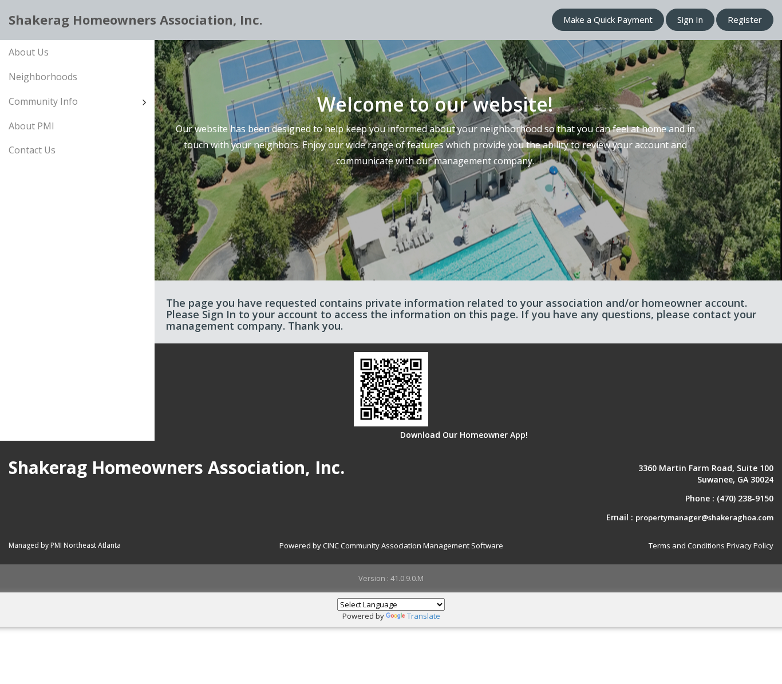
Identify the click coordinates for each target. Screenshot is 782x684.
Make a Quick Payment (608, 19)
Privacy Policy (749, 545)
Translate (423, 616)
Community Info (43, 101)
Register (745, 19)
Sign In (690, 19)
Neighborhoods (43, 76)
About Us (29, 52)
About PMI (31, 126)
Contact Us (32, 150)
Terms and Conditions (687, 545)
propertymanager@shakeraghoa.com (704, 517)
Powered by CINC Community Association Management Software (391, 545)
